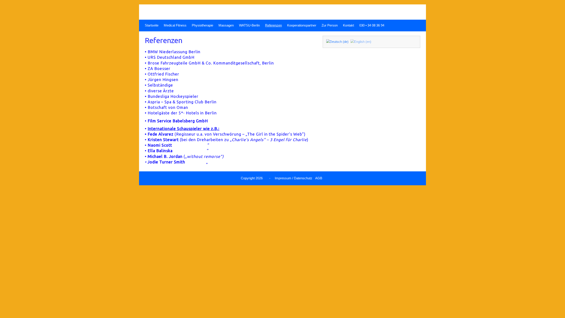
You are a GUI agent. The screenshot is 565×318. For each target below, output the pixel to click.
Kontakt (348, 25)
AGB (318, 178)
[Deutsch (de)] (337, 42)
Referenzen (273, 25)
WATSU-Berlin (249, 25)
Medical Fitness (175, 25)
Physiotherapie (202, 25)
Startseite (151, 25)
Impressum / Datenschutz (293, 178)
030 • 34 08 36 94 (371, 25)
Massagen (226, 25)
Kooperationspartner (301, 25)
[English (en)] (360, 42)
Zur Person (330, 25)
